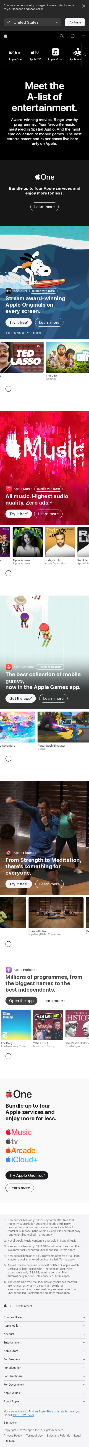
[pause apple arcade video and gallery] (8, 759)
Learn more (44, 207)
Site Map (9, 1441)
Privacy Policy (13, 1435)
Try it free (18, 322)
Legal (77, 1435)
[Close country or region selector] (84, 6)
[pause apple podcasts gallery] (8, 1056)
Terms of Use (34, 1435)
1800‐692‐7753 (23, 1415)
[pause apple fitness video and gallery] (8, 944)
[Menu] (83, 36)
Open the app (21, 1000)
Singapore (10, 1422)
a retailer (63, 1411)
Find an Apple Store (41, 1411)
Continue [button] (74, 22)
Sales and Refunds (58, 1435)
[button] (32, 22)
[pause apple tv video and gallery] (8, 389)
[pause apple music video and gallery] (8, 573)
